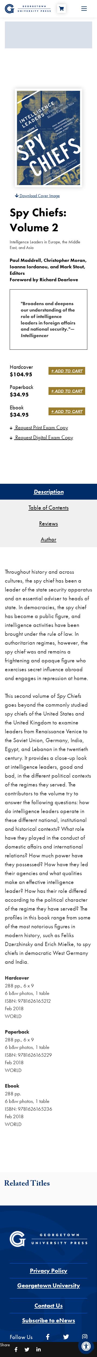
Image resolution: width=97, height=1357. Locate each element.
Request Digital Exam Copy (43, 437)
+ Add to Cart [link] (66, 370)
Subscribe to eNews (48, 1320)
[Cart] (61, 8)
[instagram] (84, 1337)
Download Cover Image (39, 196)
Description (49, 492)
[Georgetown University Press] (28, 8)
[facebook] (48, 1337)
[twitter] (66, 1337)
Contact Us (48, 1305)
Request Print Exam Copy (41, 427)
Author (48, 539)
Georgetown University (48, 1285)
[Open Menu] (84, 8)
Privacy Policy (48, 1271)
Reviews (48, 523)
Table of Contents (49, 507)
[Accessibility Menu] (86, 1346)
